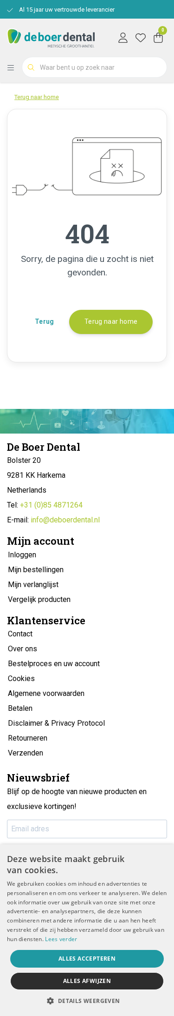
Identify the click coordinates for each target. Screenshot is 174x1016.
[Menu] (14, 67)
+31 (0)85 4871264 (51, 505)
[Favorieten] (140, 37)
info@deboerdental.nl (65, 519)
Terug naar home (110, 321)
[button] (87, 1000)
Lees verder (61, 939)
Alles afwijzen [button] (87, 981)
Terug (44, 321)
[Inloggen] (123, 37)
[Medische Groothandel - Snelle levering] (51, 37)
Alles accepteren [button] (87, 959)
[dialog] (87, 930)
